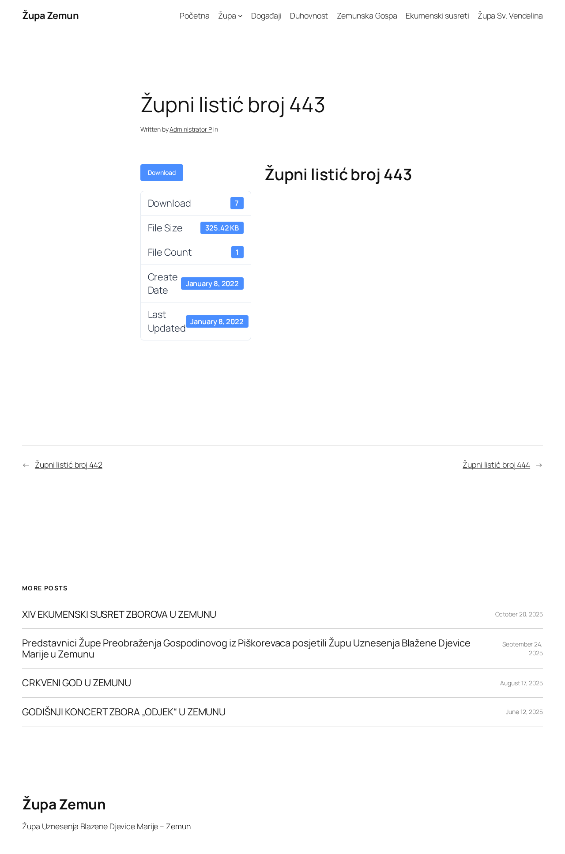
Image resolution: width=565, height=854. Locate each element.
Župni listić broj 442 (68, 464)
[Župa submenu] (240, 15)
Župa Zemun (50, 15)
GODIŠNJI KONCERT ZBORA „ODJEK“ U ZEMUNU (124, 712)
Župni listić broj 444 (496, 464)
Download (162, 172)
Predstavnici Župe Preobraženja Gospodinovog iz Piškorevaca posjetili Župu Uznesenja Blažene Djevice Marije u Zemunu (246, 648)
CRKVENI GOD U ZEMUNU (76, 682)
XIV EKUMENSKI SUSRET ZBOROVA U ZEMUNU (119, 614)
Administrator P (191, 129)
